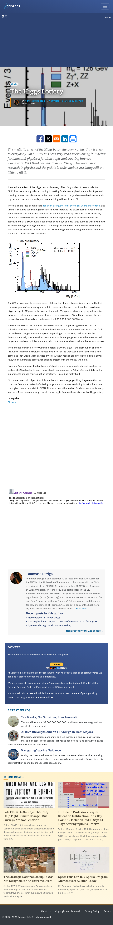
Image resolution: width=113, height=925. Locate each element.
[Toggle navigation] (105, 6)
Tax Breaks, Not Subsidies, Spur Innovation (50, 717)
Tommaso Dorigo (35, 101)
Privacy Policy (92, 911)
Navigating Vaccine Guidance (41, 750)
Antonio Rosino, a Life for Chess (43, 617)
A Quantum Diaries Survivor (66, 101)
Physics (14, 84)
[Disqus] (56, 444)
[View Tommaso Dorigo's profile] (16, 102)
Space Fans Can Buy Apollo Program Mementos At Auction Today (83, 879)
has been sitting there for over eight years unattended (71, 205)
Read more (81, 608)
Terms (107, 911)
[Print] (73, 138)
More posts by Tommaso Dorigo (83, 631)
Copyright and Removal (67, 911)
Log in (108, 18)
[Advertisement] (56, 43)
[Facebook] (3, 16)
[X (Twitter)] (6, 16)
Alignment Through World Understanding (48, 625)
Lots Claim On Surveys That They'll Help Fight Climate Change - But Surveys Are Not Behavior (27, 816)
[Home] (13, 6)
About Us (46, 911)
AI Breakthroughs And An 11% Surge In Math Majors (57, 732)
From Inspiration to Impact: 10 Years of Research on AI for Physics (61, 621)
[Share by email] (56, 138)
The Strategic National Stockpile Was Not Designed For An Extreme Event (28, 879)
